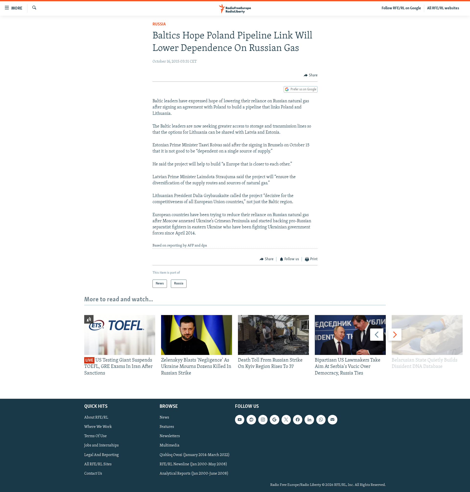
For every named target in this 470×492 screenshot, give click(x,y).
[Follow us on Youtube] (239, 419)
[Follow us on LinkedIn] (309, 419)
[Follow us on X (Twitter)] (286, 419)
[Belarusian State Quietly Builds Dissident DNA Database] (427, 335)
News (164, 418)
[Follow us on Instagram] (263, 419)
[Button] (310, 75)
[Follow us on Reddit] (251, 419)
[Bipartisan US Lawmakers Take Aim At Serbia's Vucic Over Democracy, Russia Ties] (350, 335)
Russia (159, 24)
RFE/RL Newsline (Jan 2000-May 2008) (193, 464)
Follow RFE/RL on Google (401, 8)
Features (167, 427)
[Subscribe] (332, 419)
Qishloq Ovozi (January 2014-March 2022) (195, 455)
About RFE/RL (96, 418)
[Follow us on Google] (274, 419)
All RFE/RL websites (443, 8)
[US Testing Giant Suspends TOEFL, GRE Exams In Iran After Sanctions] (119, 335)
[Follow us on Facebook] (297, 419)
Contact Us (93, 474)
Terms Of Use (95, 436)
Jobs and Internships (101, 446)
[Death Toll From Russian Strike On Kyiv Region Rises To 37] (273, 335)
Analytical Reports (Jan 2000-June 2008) (194, 474)
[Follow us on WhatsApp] (321, 419)
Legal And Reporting (101, 455)
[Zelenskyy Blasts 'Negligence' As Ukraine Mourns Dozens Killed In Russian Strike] (196, 335)
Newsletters (170, 436)
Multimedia (169, 446)
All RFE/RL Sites (98, 464)
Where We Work (98, 427)
